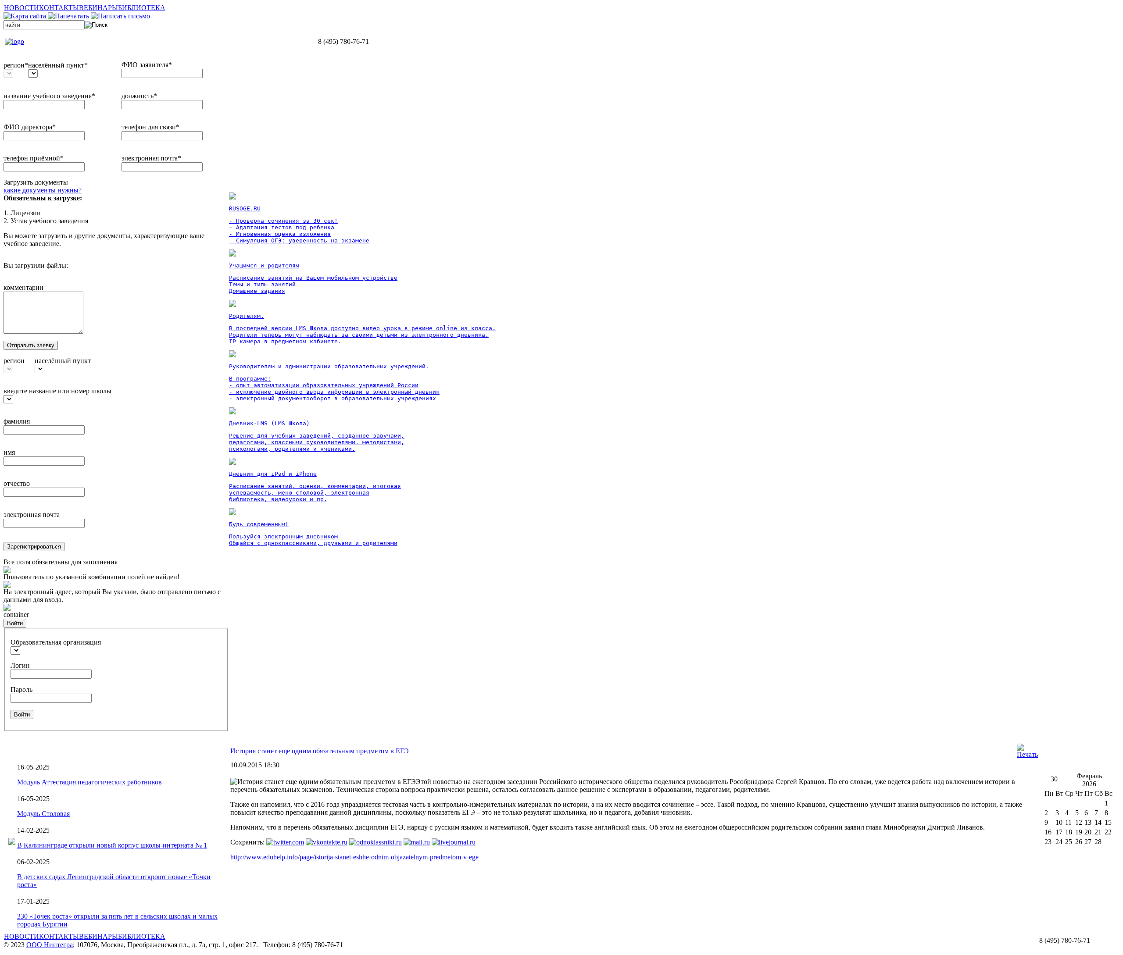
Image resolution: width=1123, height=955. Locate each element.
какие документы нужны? (43, 190)
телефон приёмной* (34, 158)
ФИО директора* (30, 127)
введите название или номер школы (57, 391)
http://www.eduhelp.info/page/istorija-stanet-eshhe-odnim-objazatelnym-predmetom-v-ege (354, 857)
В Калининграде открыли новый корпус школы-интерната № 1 (112, 845)
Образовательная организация (56, 642)
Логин (20, 665)
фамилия (17, 421)
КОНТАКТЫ (59, 7)
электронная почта (32, 514)
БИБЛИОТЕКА (141, 7)
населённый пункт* (58, 65)
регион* (16, 65)
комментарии (23, 287)
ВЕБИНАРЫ (98, 7)
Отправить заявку (30, 345)
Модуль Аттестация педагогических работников (89, 782)
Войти (15, 623)
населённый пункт (63, 360)
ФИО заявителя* (147, 64)
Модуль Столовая (43, 813)
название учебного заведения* (49, 96)
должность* (139, 96)
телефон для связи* (150, 127)
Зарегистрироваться (34, 546)
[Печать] (1027, 754)
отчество (17, 483)
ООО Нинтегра (49, 944)
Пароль (21, 689)
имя (9, 452)
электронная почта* (151, 158)
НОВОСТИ (21, 7)
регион (14, 360)
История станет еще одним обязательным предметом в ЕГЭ (319, 751)
